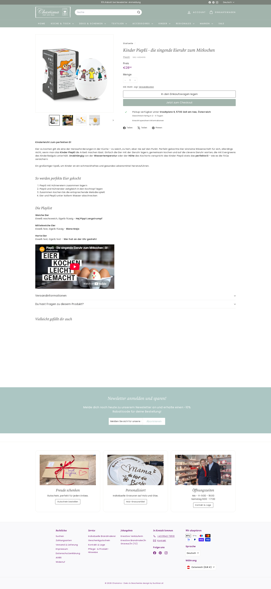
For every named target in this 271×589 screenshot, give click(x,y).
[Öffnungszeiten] (203, 470)
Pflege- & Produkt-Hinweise (98, 550)
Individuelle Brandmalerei (102, 536)
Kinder (163, 23)
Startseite (128, 43)
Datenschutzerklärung (68, 553)
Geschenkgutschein (99, 540)
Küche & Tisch (61, 23)
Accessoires (142, 23)
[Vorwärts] (112, 120)
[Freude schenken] (68, 470)
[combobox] (108, 12)
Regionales (184, 23)
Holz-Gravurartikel (135, 501)
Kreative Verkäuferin (132, 536)
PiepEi (126, 57)
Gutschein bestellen (67, 501)
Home (41, 23)
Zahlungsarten (64, 540)
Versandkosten (146, 87)
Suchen (60, 536)
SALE (221, 23)
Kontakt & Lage (203, 505)
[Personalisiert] (135, 470)
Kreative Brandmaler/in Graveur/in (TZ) (133, 542)
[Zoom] (74, 73)
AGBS (59, 557)
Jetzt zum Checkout (179, 102)
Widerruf (60, 561)
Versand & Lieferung (67, 544)
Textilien (118, 23)
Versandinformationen (51, 296)
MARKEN (205, 23)
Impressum (62, 548)
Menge (127, 74)
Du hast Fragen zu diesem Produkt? (59, 304)
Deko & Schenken (91, 23)
